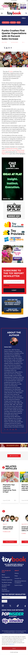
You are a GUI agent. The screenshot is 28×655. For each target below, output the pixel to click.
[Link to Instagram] (3, 606)
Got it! (14, 648)
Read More (11, 644)
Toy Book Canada (7, 582)
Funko (11, 71)
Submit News (18, 585)
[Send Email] (15, 429)
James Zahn (15, 42)
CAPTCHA (6, 285)
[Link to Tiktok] (18, 606)
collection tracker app (8, 150)
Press (16, 576)
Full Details (10, 542)
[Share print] (23, 18)
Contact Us (18, 578)
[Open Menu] (2, 13)
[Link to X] (10, 606)
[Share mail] (22, 18)
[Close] (27, 0)
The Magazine (6, 577)
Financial (13, 22)
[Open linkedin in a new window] (7, 48)
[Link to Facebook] (25, 606)
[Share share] (25, 18)
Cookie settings (14, 652)
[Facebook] (4, 429)
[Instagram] (10, 429)
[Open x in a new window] (4, 48)
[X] (7, 429)
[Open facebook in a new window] (11, 48)
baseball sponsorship (12, 148)
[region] (14, 644)
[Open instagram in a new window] (9, 48)
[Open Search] (26, 13)
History (17, 573)
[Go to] (10, 478)
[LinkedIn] (13, 429)
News (18, 22)
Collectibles (5, 22)
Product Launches (7, 580)
